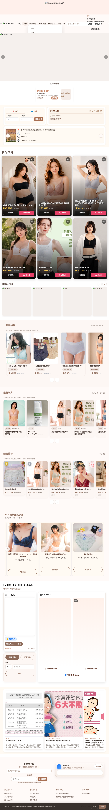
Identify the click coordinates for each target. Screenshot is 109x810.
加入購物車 (26, 213)
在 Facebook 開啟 (52, 669)
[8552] (77, 301)
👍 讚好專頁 (10, 639)
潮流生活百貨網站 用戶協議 (65, 797)
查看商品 (11, 213)
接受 (102, 806)
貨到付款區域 (8, 793)
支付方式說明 (8, 800)
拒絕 (94, 806)
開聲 (32, 159)
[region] (54, 419)
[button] (7, 548)
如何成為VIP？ (56, 114)
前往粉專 (98, 766)
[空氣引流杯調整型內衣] (21, 537)
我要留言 (21, 570)
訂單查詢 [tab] (27, 657)
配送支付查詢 (8, 797)
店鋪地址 (33, 797)
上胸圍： (23, 116)
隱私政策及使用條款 (62, 793)
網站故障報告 (34, 793)
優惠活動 (51, 23)
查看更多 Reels (73, 675)
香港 (6, 663)
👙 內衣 (15, 111)
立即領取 (54, 98)
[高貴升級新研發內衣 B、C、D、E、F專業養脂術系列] (53, 537)
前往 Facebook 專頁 (13, 644)
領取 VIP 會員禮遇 (95, 111)
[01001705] (47, 301)
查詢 (19, 673)
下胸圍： (9, 116)
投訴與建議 (33, 800)
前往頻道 (8, 648)
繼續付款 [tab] (12, 657)
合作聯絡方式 (86, 793)
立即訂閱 (42, 779)
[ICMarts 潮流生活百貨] (54, 7)
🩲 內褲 (34, 111)
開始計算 (38, 119)
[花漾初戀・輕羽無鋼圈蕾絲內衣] (86, 537)
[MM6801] (16, 301)
